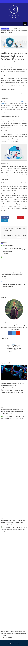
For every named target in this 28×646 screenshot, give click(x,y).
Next (25, 347)
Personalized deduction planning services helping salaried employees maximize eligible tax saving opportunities (14, 249)
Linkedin (5, 220)
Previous (3, 347)
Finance (2, 50)
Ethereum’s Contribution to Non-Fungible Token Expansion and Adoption (13, 285)
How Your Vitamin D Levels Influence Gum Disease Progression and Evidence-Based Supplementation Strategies (14, 347)
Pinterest (21, 217)
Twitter (13, 217)
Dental (13, 343)
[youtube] (18, 333)
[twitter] (14, 333)
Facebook (5, 217)
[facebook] (10, 333)
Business (3, 381)
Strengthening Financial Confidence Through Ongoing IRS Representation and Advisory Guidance (13, 274)
